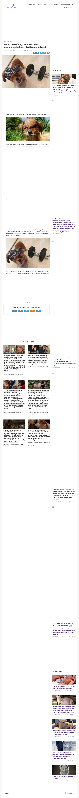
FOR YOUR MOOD (68, 7)
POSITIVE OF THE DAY (67, 4)
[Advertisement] (39, 25)
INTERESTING (54, 4)
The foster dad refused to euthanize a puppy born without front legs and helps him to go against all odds (64, 732)
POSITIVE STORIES (43, 4)
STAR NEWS (32, 4)
